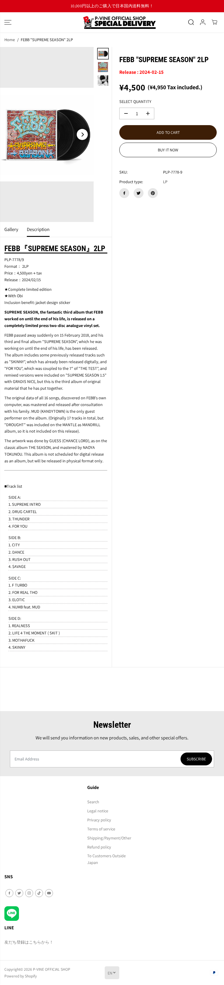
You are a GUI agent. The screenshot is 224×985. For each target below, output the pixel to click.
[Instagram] (29, 893)
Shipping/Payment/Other (109, 838)
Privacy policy (99, 820)
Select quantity (135, 101)
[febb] (47, 134)
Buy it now (168, 150)
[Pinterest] (153, 193)
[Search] (191, 22)
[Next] (82, 134)
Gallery (11, 229)
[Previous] (11, 134)
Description (38, 229)
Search (93, 801)
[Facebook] (124, 193)
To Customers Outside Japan (106, 859)
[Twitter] (139, 193)
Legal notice (97, 810)
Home (9, 39)
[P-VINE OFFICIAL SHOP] (112, 22)
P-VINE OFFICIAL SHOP (51, 969)
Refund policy (99, 847)
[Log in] (202, 22)
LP (165, 181)
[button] (7, 22)
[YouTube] (49, 893)
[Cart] (214, 22)
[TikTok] (39, 893)
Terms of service (101, 829)
